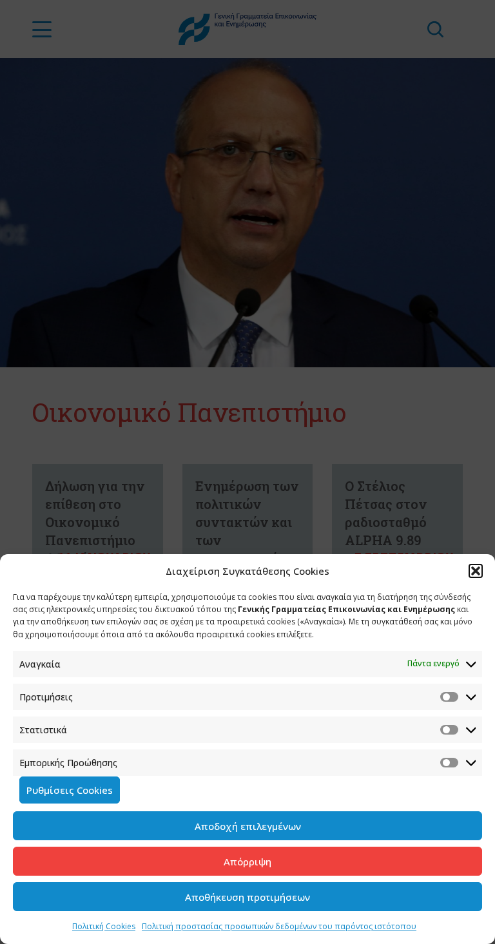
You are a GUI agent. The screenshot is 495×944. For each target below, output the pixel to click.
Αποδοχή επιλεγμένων (248, 826)
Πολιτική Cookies (103, 926)
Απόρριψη (247, 861)
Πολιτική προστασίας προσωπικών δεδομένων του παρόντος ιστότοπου (279, 926)
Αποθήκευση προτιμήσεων (247, 897)
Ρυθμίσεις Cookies (69, 790)
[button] (475, 570)
